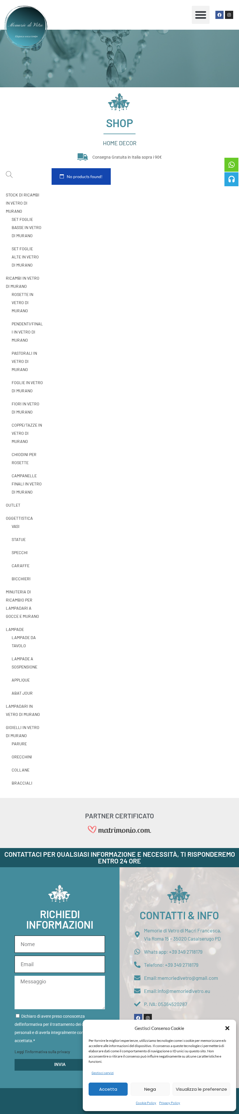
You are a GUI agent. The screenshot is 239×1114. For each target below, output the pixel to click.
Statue (19, 539)
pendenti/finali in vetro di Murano (27, 332)
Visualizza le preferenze (201, 1089)
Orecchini (22, 756)
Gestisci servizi (103, 1073)
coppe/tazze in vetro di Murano (27, 433)
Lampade (15, 629)
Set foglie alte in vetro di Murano (25, 256)
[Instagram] (229, 15)
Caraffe (20, 565)
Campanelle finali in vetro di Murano (27, 483)
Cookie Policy (146, 1103)
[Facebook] (219, 15)
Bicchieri (21, 578)
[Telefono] (231, 179)
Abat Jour (22, 693)
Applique (21, 679)
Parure (19, 743)
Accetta (108, 1089)
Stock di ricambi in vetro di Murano (22, 203)
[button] (227, 1028)
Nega (150, 1089)
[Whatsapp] (231, 165)
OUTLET (13, 505)
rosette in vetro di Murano (22, 302)
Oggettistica (19, 518)
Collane (20, 769)
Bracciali (22, 782)
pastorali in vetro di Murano (24, 361)
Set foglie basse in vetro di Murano (26, 227)
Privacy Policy (169, 1103)
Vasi (16, 526)
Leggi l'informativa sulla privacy (42, 1051)
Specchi (20, 552)
